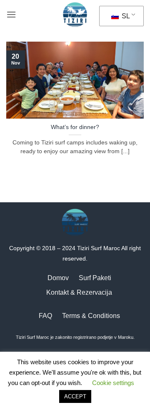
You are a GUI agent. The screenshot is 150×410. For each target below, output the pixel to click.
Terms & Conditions (91, 315)
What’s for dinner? (75, 127)
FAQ (45, 315)
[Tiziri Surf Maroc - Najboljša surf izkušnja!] (75, 14)
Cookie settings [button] (113, 382)
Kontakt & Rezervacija (79, 292)
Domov (58, 277)
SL (125, 16)
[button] (11, 14)
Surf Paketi (95, 277)
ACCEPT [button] (75, 396)
